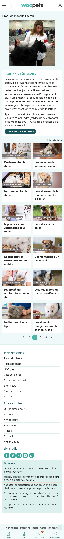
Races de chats (12, 364)
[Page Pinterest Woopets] (13, 455)
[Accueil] (32, 5)
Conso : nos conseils (16, 380)
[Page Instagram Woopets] (19, 455)
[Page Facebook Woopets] (6, 455)
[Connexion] (60, 5)
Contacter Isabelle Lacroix (20, 131)
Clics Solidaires (12, 374)
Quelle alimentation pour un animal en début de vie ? (30, 470)
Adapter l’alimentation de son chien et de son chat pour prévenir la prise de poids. (30, 486)
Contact (8, 436)
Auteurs (8, 414)
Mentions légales (29, 527)
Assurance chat (13, 396)
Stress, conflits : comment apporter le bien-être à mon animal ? (31, 478)
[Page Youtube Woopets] (25, 455)
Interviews (10, 385)
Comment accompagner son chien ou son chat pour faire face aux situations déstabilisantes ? (31, 496)
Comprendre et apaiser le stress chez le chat (30, 506)
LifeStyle (9, 369)
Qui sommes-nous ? (15, 409)
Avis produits (11, 441)
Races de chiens (13, 358)
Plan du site (11, 527)
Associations (11, 425)
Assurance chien (13, 391)
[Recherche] (10, 5)
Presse (8, 430)
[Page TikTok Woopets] (31, 455)
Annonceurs (11, 420)
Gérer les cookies (49, 527)
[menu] (4, 5)
